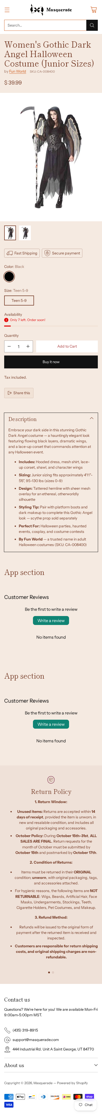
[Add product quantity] (28, 346)
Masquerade (43, 1083)
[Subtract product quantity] (9, 346)
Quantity (11, 335)
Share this (21, 393)
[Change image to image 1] (10, 233)
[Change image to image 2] (25, 233)
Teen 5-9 (19, 300)
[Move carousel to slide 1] (49, 972)
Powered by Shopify (72, 1083)
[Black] (9, 277)
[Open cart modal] (93, 9)
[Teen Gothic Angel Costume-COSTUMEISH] (51, 157)
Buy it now (51, 361)
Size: (16, 290)
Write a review (51, 620)
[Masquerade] (51, 10)
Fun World (17, 71)
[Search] (92, 25)
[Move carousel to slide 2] (53, 972)
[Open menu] (7, 9)
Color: (14, 266)
